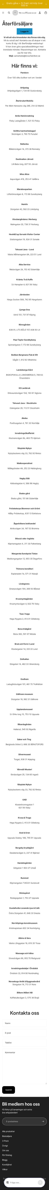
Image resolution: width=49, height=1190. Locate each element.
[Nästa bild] (46, 4)
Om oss (5, 1150)
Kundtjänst (7, 1164)
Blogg (4, 1160)
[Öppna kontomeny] (40, 13)
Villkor (4, 1169)
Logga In (25, 31)
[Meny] (3, 13)
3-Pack (5, 1141)
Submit (8, 1090)
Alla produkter (8, 1131)
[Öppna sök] (9, 13)
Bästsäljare (7, 1136)
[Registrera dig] (43, 1121)
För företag (7, 1155)
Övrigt (5, 1145)
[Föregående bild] (3, 4)
